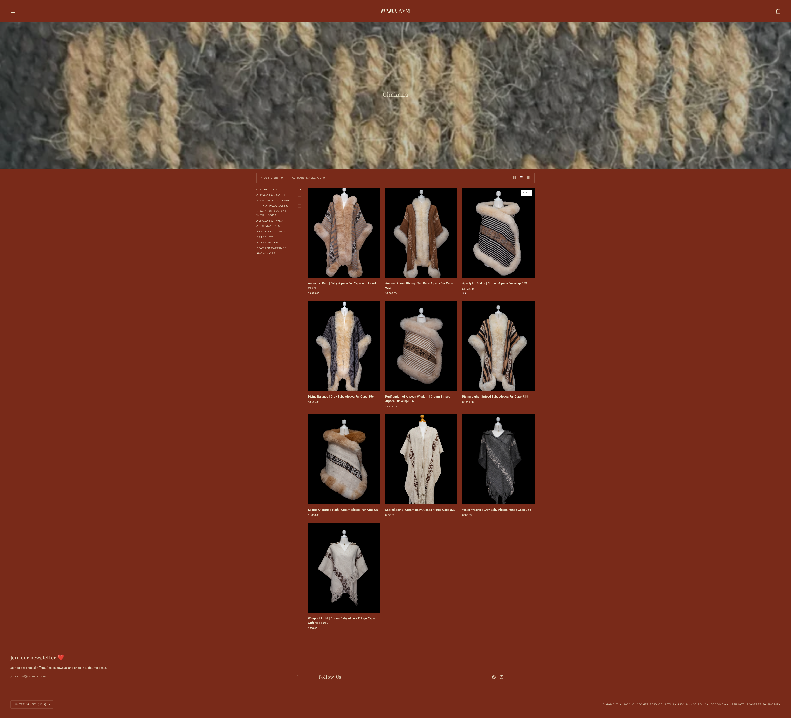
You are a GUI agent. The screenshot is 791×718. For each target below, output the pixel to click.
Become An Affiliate (728, 704)
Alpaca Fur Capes (271, 194)
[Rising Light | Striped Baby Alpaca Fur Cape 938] (498, 346)
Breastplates (267, 242)
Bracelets (265, 237)
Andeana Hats (268, 226)
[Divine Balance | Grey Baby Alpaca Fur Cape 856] (344, 346)
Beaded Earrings (270, 231)
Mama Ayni (614, 704)
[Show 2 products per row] (514, 178)
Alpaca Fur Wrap (271, 220)
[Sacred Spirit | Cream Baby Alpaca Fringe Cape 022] (421, 459)
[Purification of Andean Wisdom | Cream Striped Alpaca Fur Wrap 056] (421, 346)
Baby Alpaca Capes (272, 205)
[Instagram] (501, 677)
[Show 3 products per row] (521, 178)
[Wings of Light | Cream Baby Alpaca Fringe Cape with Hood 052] (344, 568)
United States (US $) (30, 704)
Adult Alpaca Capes (273, 200)
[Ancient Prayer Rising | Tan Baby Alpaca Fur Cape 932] (421, 233)
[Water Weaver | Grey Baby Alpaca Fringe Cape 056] (498, 459)
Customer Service (647, 704)
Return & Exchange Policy (686, 704)
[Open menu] (16, 11)
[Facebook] (494, 677)
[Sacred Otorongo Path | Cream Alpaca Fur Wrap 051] (344, 459)
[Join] (294, 675)
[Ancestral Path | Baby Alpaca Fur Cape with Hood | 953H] (344, 233)
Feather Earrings (271, 248)
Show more (265, 253)
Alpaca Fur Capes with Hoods (271, 213)
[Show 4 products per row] (530, 178)
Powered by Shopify (764, 704)
